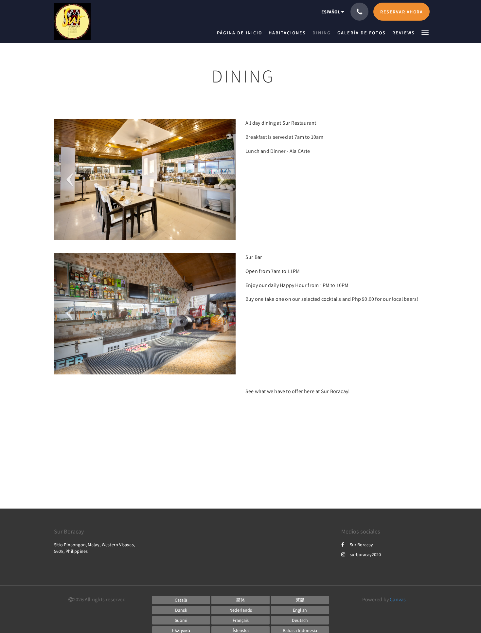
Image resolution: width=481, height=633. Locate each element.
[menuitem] (241, 32)
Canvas (398, 599)
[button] (425, 32)
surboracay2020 (365, 554)
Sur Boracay (361, 545)
